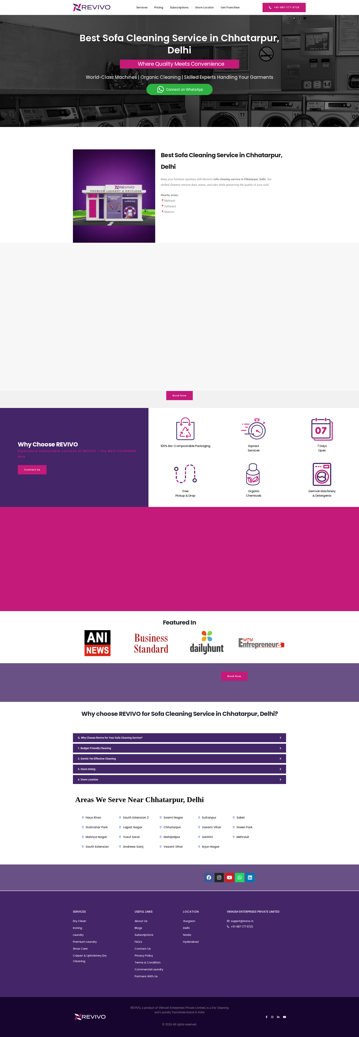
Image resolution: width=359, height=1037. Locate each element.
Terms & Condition (148, 962)
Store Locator (204, 7)
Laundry (78, 935)
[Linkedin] (250, 877)
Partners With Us (146, 976)
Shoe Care (80, 949)
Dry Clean (79, 921)
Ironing (77, 928)
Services (142, 7)
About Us (141, 921)
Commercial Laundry (149, 969)
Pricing (158, 7)
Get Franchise (230, 7)
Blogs (138, 928)
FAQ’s (138, 942)
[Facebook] (209, 877)
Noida (187, 935)
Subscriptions (179, 7)
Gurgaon (189, 921)
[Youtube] (229, 877)
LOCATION (191, 912)
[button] (284, 7)
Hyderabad (191, 942)
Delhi (186, 928)
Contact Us (143, 949)
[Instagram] (219, 877)
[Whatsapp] (239, 877)
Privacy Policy (144, 955)
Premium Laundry (85, 942)
